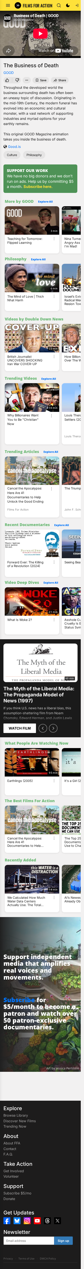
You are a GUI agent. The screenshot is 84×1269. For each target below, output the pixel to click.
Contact (9, 1149)
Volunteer (11, 1176)
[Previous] (43, 728)
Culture (12, 155)
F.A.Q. (8, 1154)
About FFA (11, 1143)
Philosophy (34, 155)
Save (43, 80)
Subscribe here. (38, 186)
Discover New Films (19, 1121)
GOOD (8, 72)
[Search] (58, 5)
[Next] (53, 728)
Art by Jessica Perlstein (62, 1068)
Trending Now (14, 1126)
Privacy (8, 1258)
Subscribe (19, 1000)
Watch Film (20, 728)
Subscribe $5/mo (17, 1193)
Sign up (63, 1240)
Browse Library (15, 1115)
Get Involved (13, 1171)
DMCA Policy (48, 1258)
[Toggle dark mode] (68, 5)
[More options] (54, 238)
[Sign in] (77, 5)
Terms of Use (26, 1258)
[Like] (7, 80)
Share (62, 80)
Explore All (45, 201)
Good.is (14, 146)
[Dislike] (17, 80)
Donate (9, 1199)
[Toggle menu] (7, 5)
